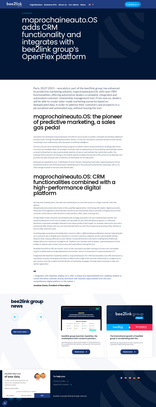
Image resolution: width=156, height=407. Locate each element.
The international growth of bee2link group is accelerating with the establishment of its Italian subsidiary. (127, 337)
